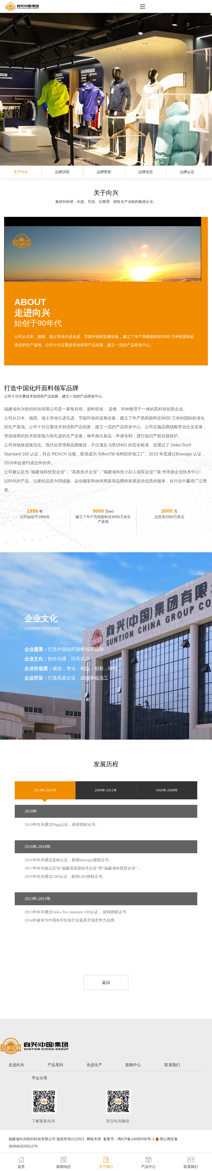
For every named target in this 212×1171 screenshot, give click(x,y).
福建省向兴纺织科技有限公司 (32, 1139)
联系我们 (172, 1065)
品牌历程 (62, 172)
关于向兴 (20, 172)
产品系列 (55, 1065)
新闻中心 (133, 1065)
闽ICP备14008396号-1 (136, 1139)
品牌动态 (145, 172)
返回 (106, 982)
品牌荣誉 (104, 172)
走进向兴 (16, 1065)
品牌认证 (187, 172)
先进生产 (94, 1065)
